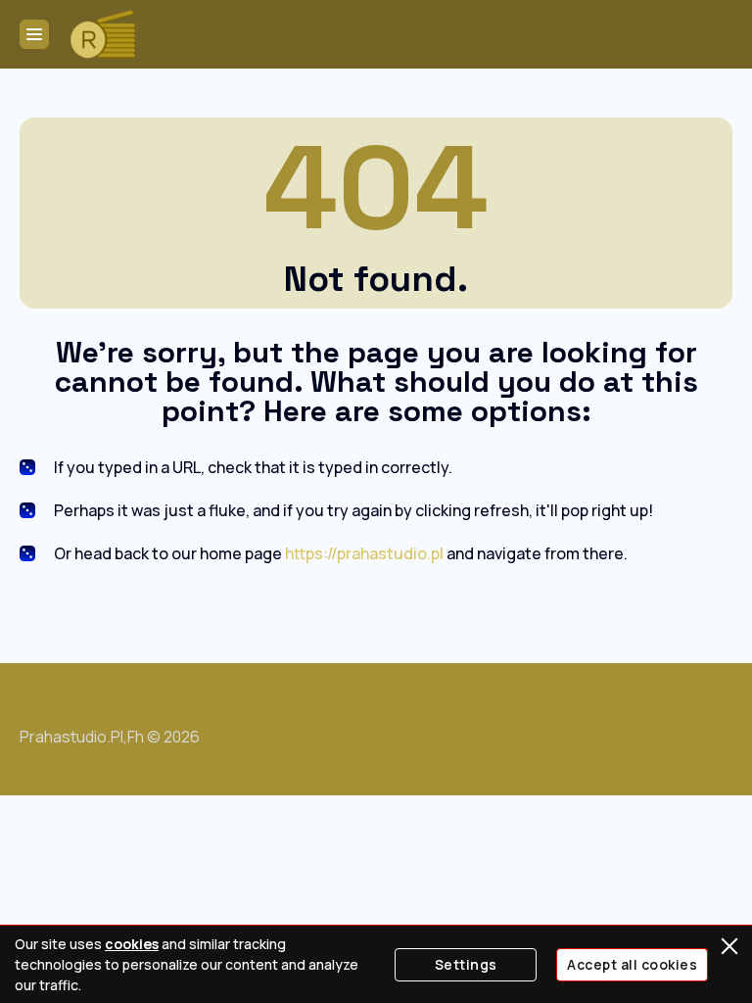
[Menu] (34, 34)
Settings (466, 964)
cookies (132, 943)
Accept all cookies (632, 964)
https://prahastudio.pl (364, 553)
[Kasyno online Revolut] (103, 34)
